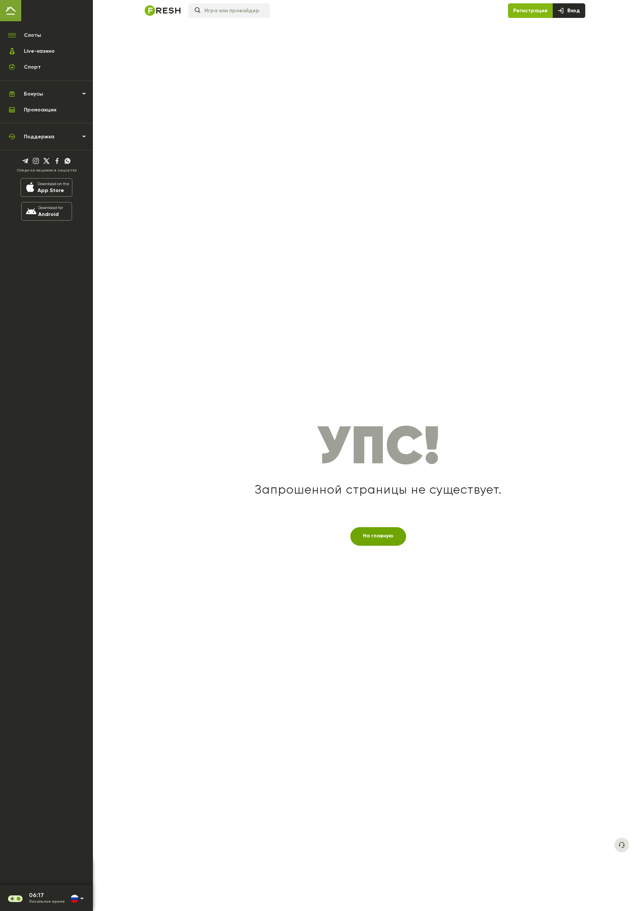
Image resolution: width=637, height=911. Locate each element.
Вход (573, 10)
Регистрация (530, 10)
